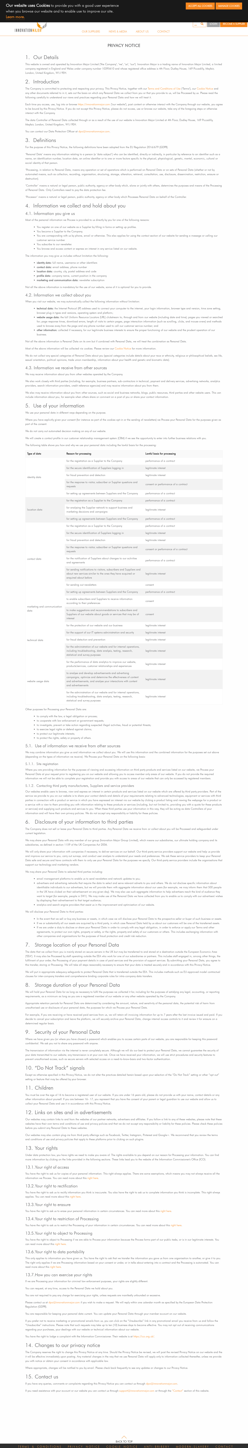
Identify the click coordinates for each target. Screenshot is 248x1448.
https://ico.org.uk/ (143, 1336)
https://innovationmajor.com (94, 104)
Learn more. (15, 16)
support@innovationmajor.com (136, 1390)
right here (92, 1178)
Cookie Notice (205, 88)
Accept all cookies (200, 5)
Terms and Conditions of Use (164, 88)
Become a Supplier (234, 23)
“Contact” (177, 1390)
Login (213, 23)
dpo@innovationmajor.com (94, 131)
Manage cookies (229, 5)
